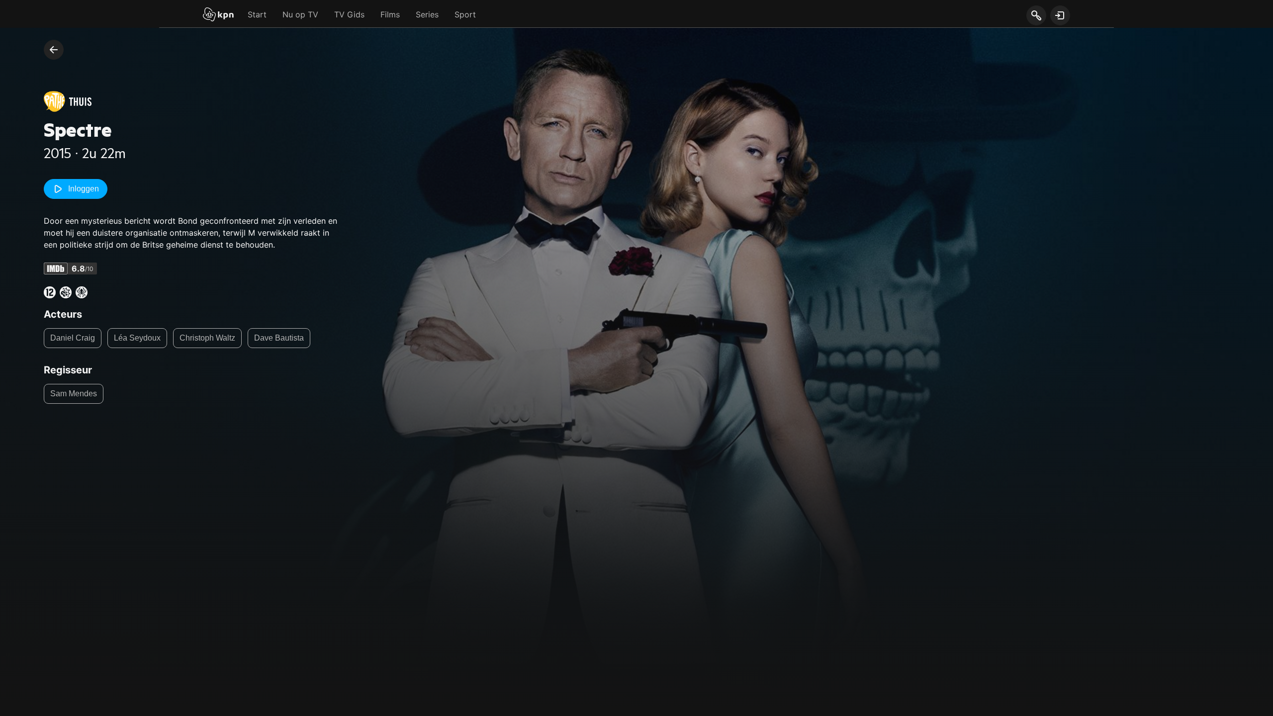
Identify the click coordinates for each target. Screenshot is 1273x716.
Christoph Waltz (207, 338)
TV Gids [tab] (349, 14)
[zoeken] (1036, 16)
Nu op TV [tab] (300, 14)
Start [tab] (257, 14)
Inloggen (83, 188)
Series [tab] (427, 14)
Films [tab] (390, 14)
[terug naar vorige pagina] (54, 50)
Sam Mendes (73, 393)
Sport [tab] (465, 14)
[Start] (218, 15)
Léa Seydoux (137, 338)
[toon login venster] (1060, 15)
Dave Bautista (279, 338)
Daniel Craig (72, 338)
